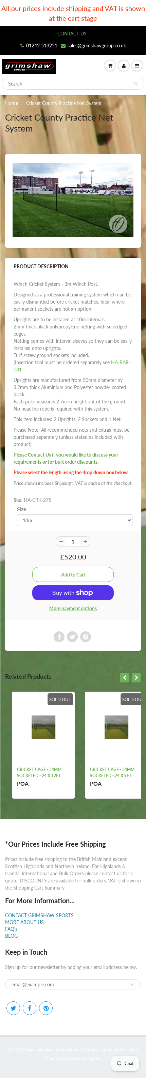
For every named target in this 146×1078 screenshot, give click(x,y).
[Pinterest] (46, 1008)
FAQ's (11, 929)
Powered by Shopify (82, 1058)
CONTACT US (72, 33)
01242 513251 (41, 45)
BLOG (11, 936)
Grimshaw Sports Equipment (52, 1049)
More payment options (73, 608)
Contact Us (39, 455)
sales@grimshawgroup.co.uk (97, 45)
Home (11, 103)
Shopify (90, 1049)
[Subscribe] (132, 984)
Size (21, 509)
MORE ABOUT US (24, 922)
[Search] (136, 83)
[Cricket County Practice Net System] (73, 200)
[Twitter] (13, 1008)
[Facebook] (29, 1008)
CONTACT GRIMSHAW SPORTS (39, 915)
